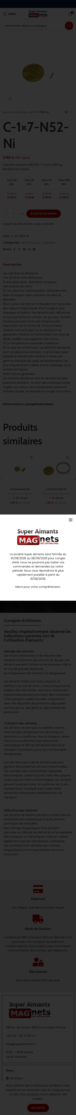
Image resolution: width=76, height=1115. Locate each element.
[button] (70, 519)
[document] (38, 557)
